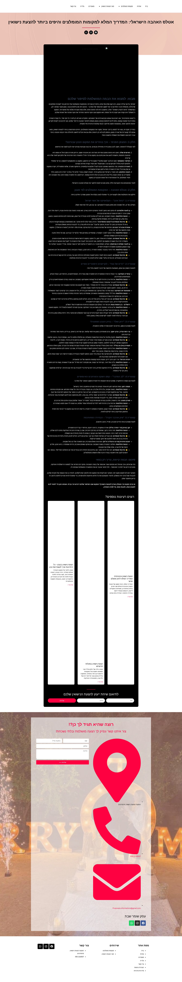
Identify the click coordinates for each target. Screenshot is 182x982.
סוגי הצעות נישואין (107, 6)
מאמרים (91, 6)
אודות (139, 6)
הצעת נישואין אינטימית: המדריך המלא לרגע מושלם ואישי (122, 578)
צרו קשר (73, 6)
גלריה (82, 6)
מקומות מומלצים (127, 6)
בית (146, 6)
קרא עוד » (130, 596)
